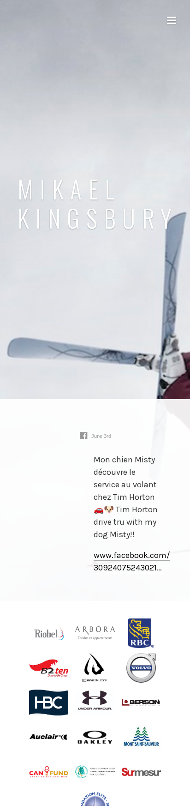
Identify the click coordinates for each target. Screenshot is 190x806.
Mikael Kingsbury (98, 203)
